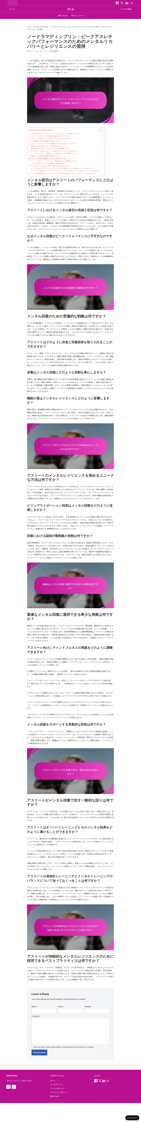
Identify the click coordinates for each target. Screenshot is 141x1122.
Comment (36, 1016)
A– (15, 3)
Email (61, 1007)
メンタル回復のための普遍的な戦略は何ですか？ (45, 141)
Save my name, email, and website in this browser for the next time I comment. (63, 1047)
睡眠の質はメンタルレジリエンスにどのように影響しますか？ (51, 148)
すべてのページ (56, 1084)
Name (34, 1007)
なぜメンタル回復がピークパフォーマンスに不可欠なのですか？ (51, 138)
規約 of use (54, 1096)
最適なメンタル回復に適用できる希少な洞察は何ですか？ (48, 158)
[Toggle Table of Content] (99, 130)
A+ (10, 3)
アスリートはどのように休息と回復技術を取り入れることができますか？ (54, 143)
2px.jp (70, 9)
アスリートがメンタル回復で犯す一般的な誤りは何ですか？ (49, 166)
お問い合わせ (62, 16)
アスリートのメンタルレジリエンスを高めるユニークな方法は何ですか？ (53, 151)
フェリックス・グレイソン (38, 51)
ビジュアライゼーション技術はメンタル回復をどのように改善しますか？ (54, 153)
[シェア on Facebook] (117, 3)
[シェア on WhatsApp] (131, 3)
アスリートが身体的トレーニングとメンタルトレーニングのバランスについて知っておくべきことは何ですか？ (66, 171)
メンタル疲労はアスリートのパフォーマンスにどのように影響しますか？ (53, 133)
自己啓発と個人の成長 (40, 27)
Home (29, 27)
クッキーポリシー (57, 1088)
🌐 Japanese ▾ (132, 1118)
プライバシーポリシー (59, 1092)
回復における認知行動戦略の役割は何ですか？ (46, 156)
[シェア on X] (122, 3)
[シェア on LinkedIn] (127, 3)
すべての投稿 (126, 9)
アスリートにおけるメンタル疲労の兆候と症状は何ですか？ (50, 136)
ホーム (12, 9)
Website (88, 1007)
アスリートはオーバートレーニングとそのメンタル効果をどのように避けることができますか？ (61, 168)
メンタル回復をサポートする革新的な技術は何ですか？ (49, 163)
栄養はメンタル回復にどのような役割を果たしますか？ (49, 146)
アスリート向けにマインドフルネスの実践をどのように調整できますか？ (54, 161)
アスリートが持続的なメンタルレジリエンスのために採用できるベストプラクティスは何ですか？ (62, 173)
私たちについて (77, 16)
